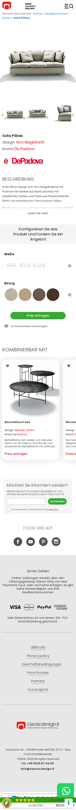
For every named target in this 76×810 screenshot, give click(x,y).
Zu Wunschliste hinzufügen (29, 326)
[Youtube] (30, 545)
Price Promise (38, 672)
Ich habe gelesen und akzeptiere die (34, 509)
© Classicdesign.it (38, 726)
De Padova (24, 148)
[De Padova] (23, 161)
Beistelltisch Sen (17, 422)
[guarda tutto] (70, 266)
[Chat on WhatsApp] (65, 790)
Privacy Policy (52, 509)
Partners (38, 681)
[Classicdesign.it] (7, 6)
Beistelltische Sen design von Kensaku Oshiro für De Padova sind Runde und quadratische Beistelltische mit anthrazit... (31, 443)
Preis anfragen (38, 315)
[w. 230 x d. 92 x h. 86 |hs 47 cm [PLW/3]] (25, 265)
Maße (9, 254)
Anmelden (57, 501)
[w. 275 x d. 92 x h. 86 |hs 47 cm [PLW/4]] (39, 265)
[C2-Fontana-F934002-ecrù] (25, 294)
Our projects (38, 689)
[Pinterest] (43, 545)
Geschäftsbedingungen (42, 664)
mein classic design (30, 6)
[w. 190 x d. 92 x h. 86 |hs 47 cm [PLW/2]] (11, 265)
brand (16, 434)
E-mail (27, 501)
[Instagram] (56, 545)
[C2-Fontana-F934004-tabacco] (53, 294)
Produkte (69, 6)
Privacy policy (38, 655)
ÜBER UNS (38, 647)
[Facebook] (18, 545)
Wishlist (8, 366)
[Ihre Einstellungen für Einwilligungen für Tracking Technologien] (69, 803)
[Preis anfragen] (31, 388)
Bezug (9, 283)
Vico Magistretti (30, 142)
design (19, 430)
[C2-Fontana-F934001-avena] (11, 294)
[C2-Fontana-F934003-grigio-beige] (39, 294)
